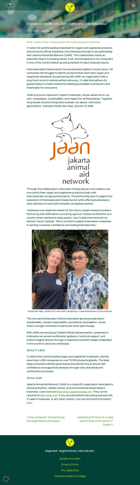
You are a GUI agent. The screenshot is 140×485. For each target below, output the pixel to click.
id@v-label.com (49, 395)
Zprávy (45, 30)
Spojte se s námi (70, 458)
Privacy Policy (70, 464)
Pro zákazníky (70, 470)
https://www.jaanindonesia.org (74, 391)
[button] (6, 479)
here (29, 402)
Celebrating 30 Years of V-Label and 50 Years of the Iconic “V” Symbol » (95, 421)
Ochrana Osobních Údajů (70, 476)
